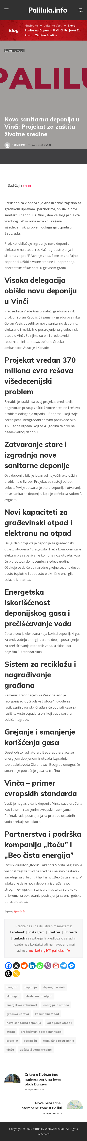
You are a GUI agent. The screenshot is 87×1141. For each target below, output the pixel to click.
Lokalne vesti (53, 25)
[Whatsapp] (40, 965)
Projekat (12, 1040)
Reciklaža (30, 1040)
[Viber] (47, 965)
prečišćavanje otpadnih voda (41, 1032)
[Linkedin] (32, 965)
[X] (16, 965)
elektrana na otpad (38, 996)
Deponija (30, 987)
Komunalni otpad (47, 1014)
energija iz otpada (56, 1005)
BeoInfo (19, 911)
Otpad (10, 1032)
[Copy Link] (16, 973)
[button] (81, 10)
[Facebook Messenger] (71, 965)
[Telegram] (63, 965)
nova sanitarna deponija (23, 1023)
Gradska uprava (17, 1014)
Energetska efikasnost (21, 1005)
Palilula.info (19, 144)
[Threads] (8, 973)
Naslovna (31, 25)
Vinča (10, 1049)
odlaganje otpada (59, 1023)
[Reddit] (24, 965)
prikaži (27, 186)
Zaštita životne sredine (36, 1049)
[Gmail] (55, 965)
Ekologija (12, 996)
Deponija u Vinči (54, 987)
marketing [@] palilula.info (49, 950)
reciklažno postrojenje (58, 1040)
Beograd (12, 987)
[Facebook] (8, 965)
